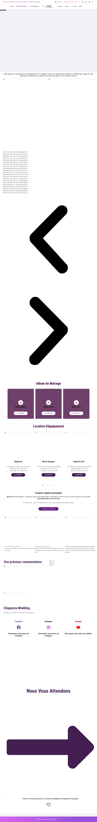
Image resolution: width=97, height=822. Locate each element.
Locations (60, 6)
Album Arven (48, 407)
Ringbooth (18, 461)
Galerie (67, 6)
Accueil (12, 6)
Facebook (18, 621)
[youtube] (93, 1)
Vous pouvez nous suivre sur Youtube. (78, 633)
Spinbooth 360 (78, 461)
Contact (75, 6)
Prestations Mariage (21, 6)
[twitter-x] (89, 1)
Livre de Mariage (33, 6)
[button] (39, 6)
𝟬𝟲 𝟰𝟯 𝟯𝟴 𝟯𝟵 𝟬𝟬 (55, 498)
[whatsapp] (80, 1)
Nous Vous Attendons (48, 691)
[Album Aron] (76, 402)
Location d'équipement (48, 426)
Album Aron (76, 407)
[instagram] (83, 1)
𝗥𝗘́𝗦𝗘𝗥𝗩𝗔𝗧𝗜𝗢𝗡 (44, 498)
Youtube (78, 621)
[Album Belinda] (20, 402)
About (80, 6)
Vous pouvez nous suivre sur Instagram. (48, 634)
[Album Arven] (48, 402)
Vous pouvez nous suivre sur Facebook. (18, 634)
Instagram (48, 621)
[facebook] (86, 1)
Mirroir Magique (48, 461)
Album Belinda (20, 407)
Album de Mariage (48, 383)
